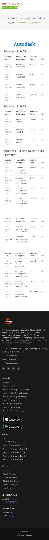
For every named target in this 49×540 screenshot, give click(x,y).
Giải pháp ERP (8, 382)
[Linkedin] (13, 368)
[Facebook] (8, 368)
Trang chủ (10, 22)
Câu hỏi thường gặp (10, 484)
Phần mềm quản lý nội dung (13, 411)
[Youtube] (18, 368)
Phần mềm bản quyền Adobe (14, 452)
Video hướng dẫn (9, 474)
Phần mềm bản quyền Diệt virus (15, 456)
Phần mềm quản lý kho (11, 407)
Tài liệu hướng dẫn (10, 477)
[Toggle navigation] (44, 4)
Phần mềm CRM (9, 386)
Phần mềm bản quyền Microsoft (15, 445)
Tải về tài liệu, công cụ (11, 481)
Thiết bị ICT (7, 438)
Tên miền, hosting (9, 442)
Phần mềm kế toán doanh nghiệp (15, 393)
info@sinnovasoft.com (12, 363)
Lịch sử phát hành (10, 488)
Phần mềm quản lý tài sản (13, 404)
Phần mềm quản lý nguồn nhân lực (16, 389)
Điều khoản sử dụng (24, 535)
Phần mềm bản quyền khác (13, 459)
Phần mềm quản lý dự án (12, 400)
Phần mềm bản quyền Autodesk (15, 449)
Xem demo (7, 470)
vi (20, 7)
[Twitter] (3, 368)
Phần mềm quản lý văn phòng (14, 397)
